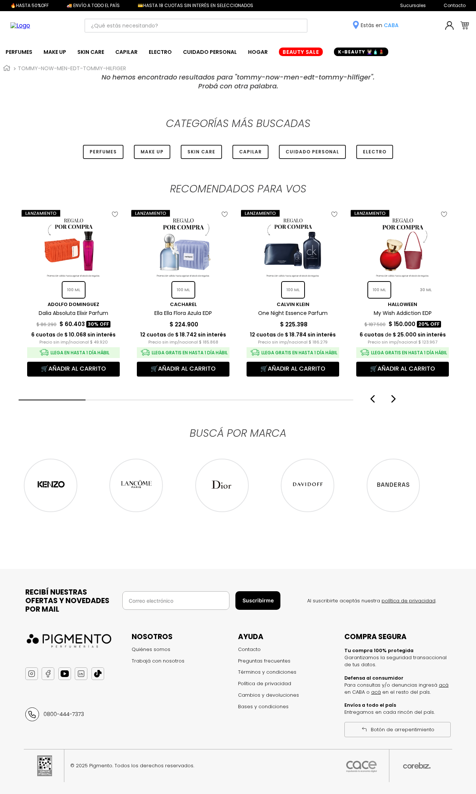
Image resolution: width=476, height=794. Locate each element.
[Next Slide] (394, 399)
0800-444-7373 (64, 714)
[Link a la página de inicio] (6, 68)
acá (443, 685)
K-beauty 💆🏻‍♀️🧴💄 (361, 52)
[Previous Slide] (371, 399)
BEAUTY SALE (301, 52)
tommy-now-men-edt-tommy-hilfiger (72, 68)
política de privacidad (408, 601)
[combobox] (196, 26)
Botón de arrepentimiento (402, 729)
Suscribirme (258, 600)
